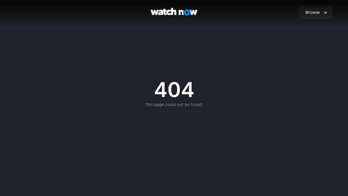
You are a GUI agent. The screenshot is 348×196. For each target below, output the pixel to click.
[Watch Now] (174, 12)
